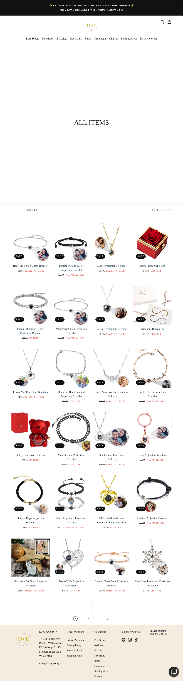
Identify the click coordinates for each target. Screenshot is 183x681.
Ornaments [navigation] (99, 666)
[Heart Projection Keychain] (152, 431)
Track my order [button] (148, 38)
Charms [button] (113, 38)
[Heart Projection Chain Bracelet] (30, 242)
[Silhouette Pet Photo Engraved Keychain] (30, 558)
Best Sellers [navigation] (100, 640)
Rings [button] (88, 38)
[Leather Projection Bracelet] (152, 494)
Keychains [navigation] (99, 655)
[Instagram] (130, 639)
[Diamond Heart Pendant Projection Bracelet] (71, 368)
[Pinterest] (123, 639)
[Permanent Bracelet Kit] (152, 305)
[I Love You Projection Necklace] (30, 368)
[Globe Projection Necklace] (112, 242)
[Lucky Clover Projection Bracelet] (152, 368)
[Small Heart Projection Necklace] (112, 431)
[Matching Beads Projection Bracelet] (71, 494)
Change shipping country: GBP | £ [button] (158, 632)
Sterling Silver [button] (129, 38)
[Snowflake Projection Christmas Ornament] (152, 558)
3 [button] (88, 618)
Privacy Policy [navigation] (74, 645)
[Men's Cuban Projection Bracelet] (71, 431)
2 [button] (81, 618)
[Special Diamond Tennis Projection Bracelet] (30, 305)
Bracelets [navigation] (98, 650)
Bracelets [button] (61, 38)
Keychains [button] (76, 38)
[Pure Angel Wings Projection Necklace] (112, 368)
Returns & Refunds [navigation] (76, 640)
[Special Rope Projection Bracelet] (30, 494)
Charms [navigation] (98, 676)
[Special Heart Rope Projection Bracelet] (112, 558)
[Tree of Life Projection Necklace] (71, 558)
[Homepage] (91, 27)
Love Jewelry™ (48, 631)
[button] (162, 22)
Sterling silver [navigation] (101, 671)
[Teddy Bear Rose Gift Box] (30, 431)
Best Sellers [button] (32, 38)
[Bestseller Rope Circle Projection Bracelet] (71, 242)
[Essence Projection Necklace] (112, 305)
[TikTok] (136, 639)
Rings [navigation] (97, 661)
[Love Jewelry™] (22, 641)
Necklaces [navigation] (99, 645)
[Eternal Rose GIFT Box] (152, 242)
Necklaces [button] (48, 38)
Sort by (32, 210)
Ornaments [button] (100, 38)
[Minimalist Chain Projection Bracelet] (71, 305)
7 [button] (101, 618)
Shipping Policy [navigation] (75, 655)
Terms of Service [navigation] (75, 650)
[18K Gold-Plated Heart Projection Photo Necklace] (112, 494)
